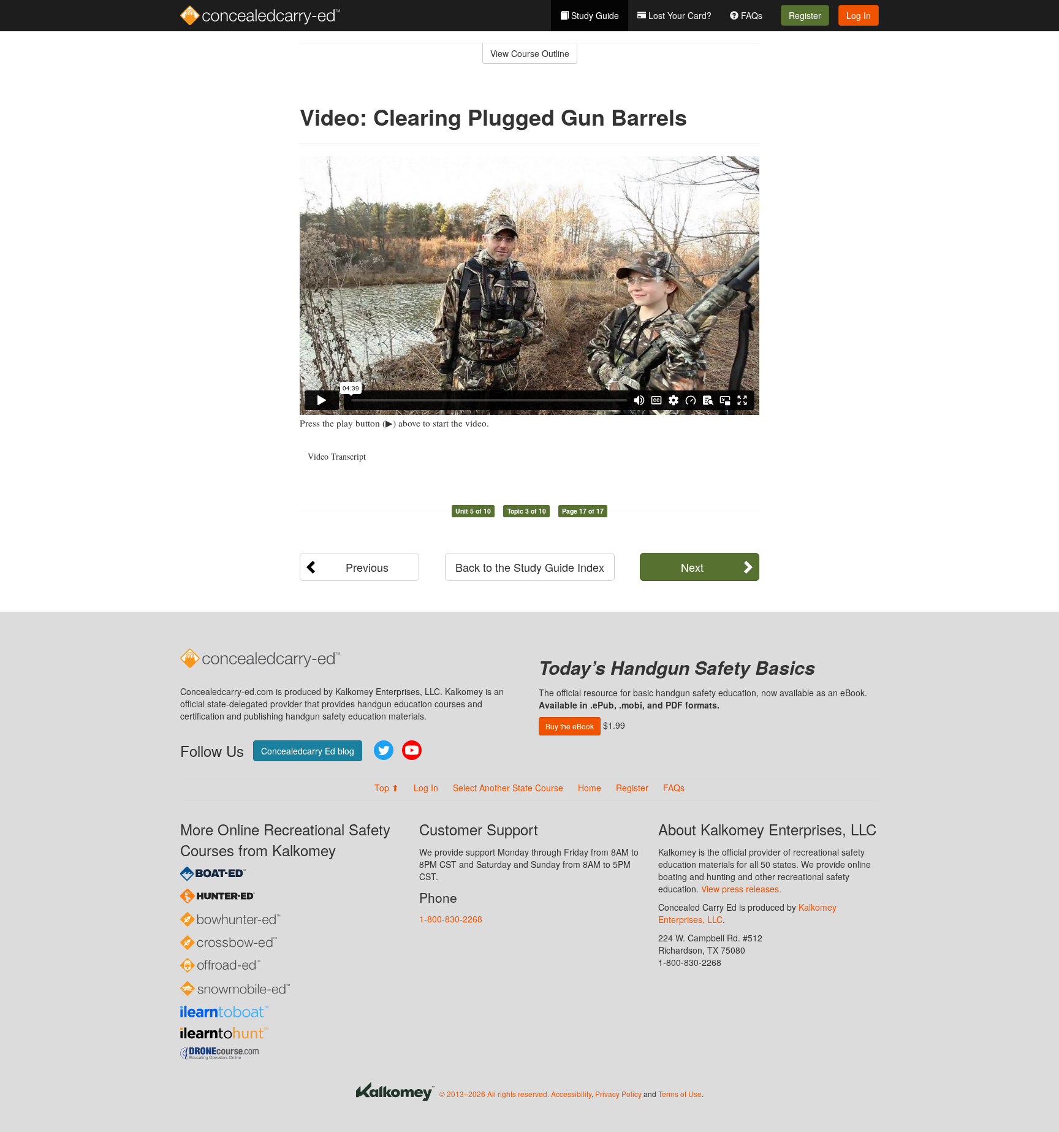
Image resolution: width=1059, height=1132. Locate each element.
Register (805, 15)
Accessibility (571, 1093)
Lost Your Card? (679, 15)
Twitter (383, 750)
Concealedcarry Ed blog (307, 751)
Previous (367, 567)
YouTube (412, 750)
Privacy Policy (618, 1093)
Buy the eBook (569, 726)
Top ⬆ (386, 787)
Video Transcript (337, 456)
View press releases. (741, 889)
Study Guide (594, 15)
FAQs (750, 15)
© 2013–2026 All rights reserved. (494, 1093)
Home (589, 787)
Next (692, 567)
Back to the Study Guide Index (529, 567)
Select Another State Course (508, 787)
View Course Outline (529, 53)
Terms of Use (680, 1093)
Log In (858, 15)
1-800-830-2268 (450, 919)
